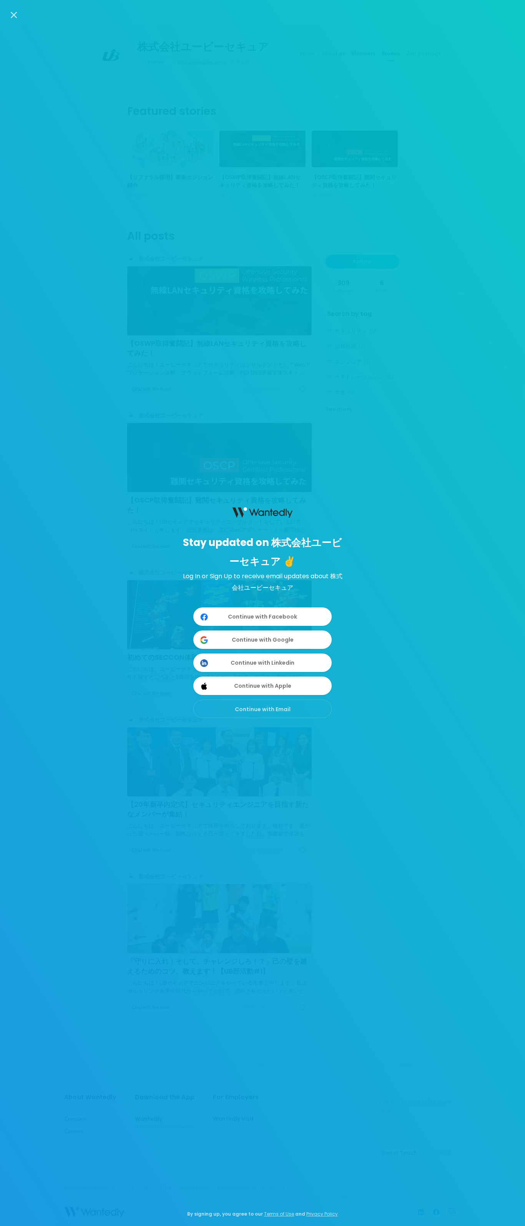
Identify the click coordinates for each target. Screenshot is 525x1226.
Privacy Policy (322, 1214)
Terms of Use (279, 1214)
